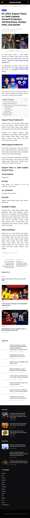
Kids (3, 500)
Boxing (3, 477)
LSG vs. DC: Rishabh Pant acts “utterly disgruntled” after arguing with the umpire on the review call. (8, 264)
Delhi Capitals (5, 252)
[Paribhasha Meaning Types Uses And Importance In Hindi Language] (5, 462)
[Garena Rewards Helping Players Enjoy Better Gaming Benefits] (5, 425)
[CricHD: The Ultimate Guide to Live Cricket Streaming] (5, 384)
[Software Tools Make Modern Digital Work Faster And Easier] (5, 446)
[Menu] (2, 2)
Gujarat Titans (13, 252)
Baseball (4, 473)
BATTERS (8, 108)
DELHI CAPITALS (7, 114)
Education (4, 486)
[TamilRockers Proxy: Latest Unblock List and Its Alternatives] (5, 398)
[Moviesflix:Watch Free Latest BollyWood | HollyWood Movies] (5, 370)
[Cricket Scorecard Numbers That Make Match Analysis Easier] (15, 292)
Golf (3, 495)
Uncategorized (5, 504)
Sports (6, 6)
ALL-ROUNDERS (9, 110)
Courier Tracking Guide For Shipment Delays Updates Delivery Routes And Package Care (19, 454)
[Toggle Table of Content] (25, 100)
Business (4, 480)
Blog (3, 475)
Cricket (3, 484)
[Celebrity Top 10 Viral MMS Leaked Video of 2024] (5, 363)
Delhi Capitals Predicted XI (10, 103)
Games (3, 493)
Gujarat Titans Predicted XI (10, 101)
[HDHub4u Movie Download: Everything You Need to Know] (5, 356)
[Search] (28, 2)
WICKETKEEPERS (9, 106)
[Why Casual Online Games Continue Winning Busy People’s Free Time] (5, 432)
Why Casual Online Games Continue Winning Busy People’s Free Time (18, 432)
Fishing (3, 489)
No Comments (6, 30)
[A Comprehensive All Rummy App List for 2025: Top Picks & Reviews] (5, 377)
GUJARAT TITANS (8, 113)
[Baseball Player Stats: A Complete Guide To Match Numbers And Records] (15, 317)
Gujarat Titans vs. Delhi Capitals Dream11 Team (15, 105)
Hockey (3, 498)
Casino (3, 482)
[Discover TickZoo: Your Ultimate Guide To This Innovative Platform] (5, 391)
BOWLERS (8, 111)
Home (3, 6)
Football (3, 491)
